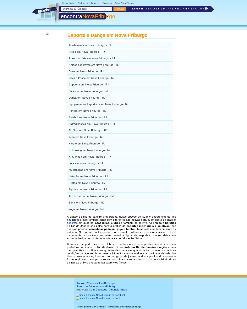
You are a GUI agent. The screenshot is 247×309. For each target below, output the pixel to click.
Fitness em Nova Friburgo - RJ (87, 110)
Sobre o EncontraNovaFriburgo (95, 283)
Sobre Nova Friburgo (124, 3)
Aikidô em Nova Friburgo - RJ (87, 51)
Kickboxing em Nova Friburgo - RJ (90, 150)
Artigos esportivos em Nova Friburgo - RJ (94, 64)
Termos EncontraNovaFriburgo (91, 307)
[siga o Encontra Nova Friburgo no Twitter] (99, 298)
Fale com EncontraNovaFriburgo (96, 286)
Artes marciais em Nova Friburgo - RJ (92, 58)
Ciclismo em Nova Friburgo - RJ (88, 91)
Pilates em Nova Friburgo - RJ (87, 182)
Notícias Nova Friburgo (88, 3)
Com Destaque (98, 289)
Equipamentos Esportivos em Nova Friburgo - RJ (99, 104)
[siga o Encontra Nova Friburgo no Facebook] (100, 295)
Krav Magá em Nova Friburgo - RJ (90, 156)
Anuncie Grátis (118, 289)
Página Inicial (68, 3)
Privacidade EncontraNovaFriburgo (124, 307)
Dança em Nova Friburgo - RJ (87, 97)
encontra (88, 16)
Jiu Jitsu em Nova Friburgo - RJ (88, 130)
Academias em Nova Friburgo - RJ (90, 45)
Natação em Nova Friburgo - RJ (88, 176)
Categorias (107, 3)
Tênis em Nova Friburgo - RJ (86, 202)
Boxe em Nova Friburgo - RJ (86, 71)
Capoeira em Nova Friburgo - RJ (89, 84)
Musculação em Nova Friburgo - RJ (90, 169)
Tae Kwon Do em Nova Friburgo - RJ (91, 196)
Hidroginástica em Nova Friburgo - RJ (92, 123)
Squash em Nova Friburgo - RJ (88, 189)
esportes (72, 222)
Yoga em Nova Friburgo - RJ (86, 209)
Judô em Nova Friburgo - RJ (86, 136)
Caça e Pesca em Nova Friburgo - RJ (91, 77)
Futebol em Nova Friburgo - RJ (88, 117)
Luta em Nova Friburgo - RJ (86, 163)
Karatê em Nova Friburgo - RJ (87, 143)
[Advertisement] (196, 90)
